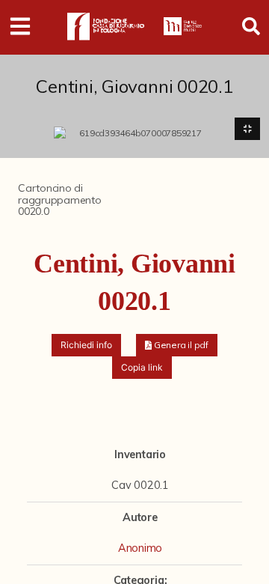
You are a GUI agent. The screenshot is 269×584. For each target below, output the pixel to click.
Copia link (142, 367)
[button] (176, 345)
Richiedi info (86, 344)
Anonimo (140, 548)
